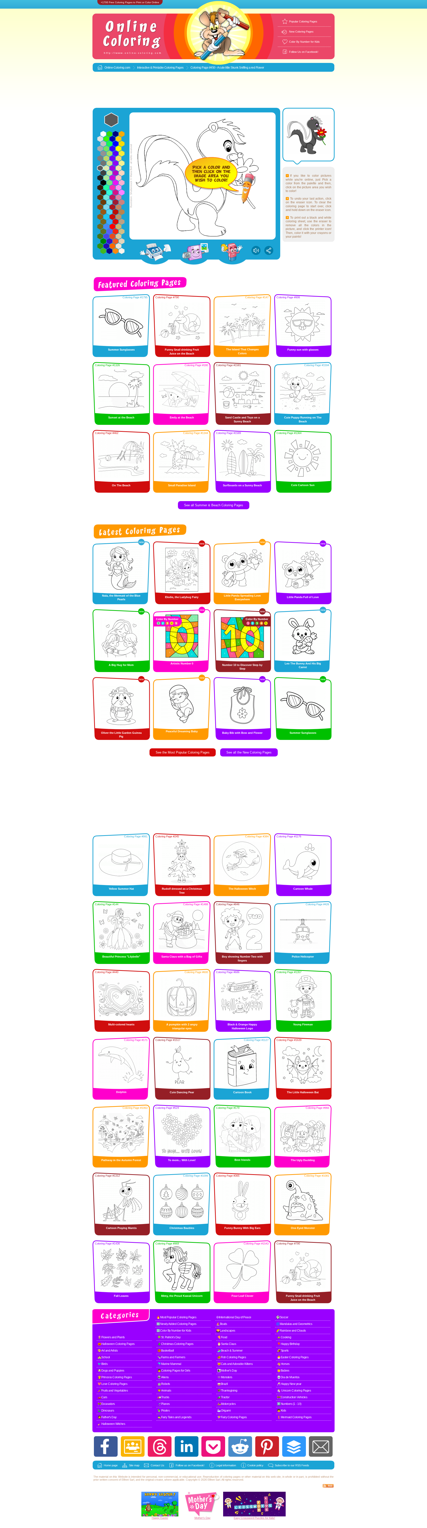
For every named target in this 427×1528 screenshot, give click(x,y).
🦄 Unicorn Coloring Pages (294, 1390)
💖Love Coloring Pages (112, 1384)
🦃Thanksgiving (227, 1390)
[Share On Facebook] (106, 1446)
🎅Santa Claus (226, 1344)
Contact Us (157, 1465)
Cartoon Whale (303, 888)
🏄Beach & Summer (230, 1350)
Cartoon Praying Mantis (121, 1227)
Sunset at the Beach (121, 417)
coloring (227, 1476)
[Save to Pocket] (213, 1446)
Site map (134, 1465)
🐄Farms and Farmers (171, 1357)
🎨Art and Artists (108, 1350)
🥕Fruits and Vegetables (113, 1390)
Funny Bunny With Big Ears (242, 1227)
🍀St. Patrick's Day (168, 1337)
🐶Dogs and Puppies (111, 1370)
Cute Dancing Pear (182, 1092)
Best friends (242, 1159)
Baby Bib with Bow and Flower (242, 732)
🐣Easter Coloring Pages (292, 1357)
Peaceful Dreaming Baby (182, 731)
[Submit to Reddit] (240, 1446)
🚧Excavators (106, 1404)
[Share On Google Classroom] (133, 1446)
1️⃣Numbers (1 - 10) (289, 1404)
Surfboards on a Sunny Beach (242, 485)
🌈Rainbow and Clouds (291, 1330)
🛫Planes (163, 1404)
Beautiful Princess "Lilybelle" (121, 956)
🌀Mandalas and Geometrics (294, 1324)
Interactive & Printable (150, 67)
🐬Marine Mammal (169, 1364)
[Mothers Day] (202, 1515)
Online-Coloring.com (117, 67)
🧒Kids (281, 1410)
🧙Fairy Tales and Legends (174, 1417)
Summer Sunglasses (121, 349)
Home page (111, 1465)
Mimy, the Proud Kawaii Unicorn (182, 1295)
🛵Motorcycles (226, 1404)
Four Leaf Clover (242, 1295)
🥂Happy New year (289, 1384)
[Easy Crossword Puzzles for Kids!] (254, 1504)
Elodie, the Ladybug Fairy (181, 597)
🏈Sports (283, 1350)
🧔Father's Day (107, 1417)
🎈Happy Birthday (288, 1344)
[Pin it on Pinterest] (267, 1446)
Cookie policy (255, 1465)
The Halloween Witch (242, 888)
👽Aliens (163, 1377)
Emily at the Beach (182, 417)
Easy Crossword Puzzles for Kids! (254, 1517)
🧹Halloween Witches (111, 1424)
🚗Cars (102, 1397)
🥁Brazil (222, 1384)
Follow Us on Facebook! (303, 51)
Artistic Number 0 (182, 663)
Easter (164, 1517)
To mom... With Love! (182, 1160)
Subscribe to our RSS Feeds (292, 1465)
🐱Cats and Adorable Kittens (235, 1364)
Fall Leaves (121, 1295)
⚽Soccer (282, 1317)
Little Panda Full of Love (303, 597)
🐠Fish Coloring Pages (231, 1357)
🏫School (104, 1357)
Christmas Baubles (182, 1227)
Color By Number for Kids (304, 41)
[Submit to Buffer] (294, 1446)
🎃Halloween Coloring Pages (116, 1344)
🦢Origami (224, 1410)
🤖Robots (163, 1384)
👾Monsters (224, 1377)
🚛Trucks (163, 1397)
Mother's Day (202, 1517)
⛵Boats (221, 1324)
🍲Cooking (284, 1337)
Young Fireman (303, 1024)
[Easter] (159, 1515)
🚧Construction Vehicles (292, 1397)
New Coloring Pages (301, 31)
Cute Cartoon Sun (303, 485)
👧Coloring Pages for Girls (173, 1370)
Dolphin (121, 1092)
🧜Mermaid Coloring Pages (294, 1417)
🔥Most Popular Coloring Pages (176, 1317)
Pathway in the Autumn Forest (121, 1160)
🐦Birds (102, 1364)
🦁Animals (164, 1390)
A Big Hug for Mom (121, 664)
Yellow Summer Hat (121, 888)
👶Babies (283, 1370)
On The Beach (121, 485)
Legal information (226, 1465)
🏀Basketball (165, 1350)
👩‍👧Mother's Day (227, 1370)
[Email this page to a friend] (321, 1446)
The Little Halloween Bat (303, 1092)
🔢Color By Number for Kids (173, 1330)
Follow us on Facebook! (190, 1465)
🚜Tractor (223, 1397)
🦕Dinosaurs (106, 1410)
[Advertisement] (213, 90)
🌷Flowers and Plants (111, 1337)
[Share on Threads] (159, 1446)
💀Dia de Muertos (288, 1377)
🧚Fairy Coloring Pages (232, 1417)
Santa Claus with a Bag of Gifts (181, 956)
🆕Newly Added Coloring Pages (176, 1324)
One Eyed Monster (303, 1227)
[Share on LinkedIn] (186, 1446)
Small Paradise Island (182, 485)
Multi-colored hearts (121, 1024)
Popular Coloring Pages (303, 21)
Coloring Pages (174, 67)
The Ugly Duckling (303, 1160)
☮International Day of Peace (233, 1317)
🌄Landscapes (225, 1330)
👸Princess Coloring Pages (115, 1377)
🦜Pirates (163, 1410)
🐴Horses (283, 1364)
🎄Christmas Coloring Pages (175, 1344)
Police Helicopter (303, 956)
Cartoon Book (242, 1092)
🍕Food (222, 1337)
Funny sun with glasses (303, 349)
